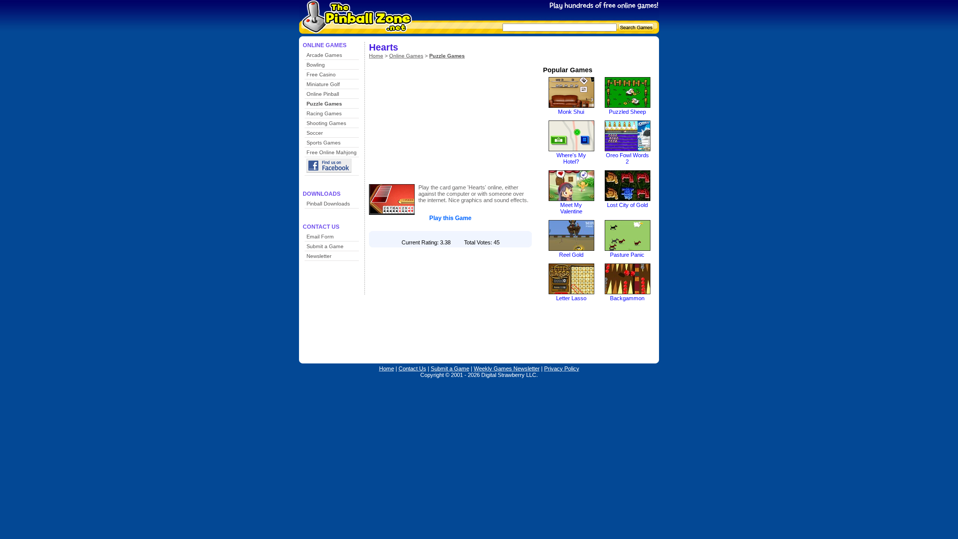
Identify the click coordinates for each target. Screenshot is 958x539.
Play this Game (450, 218)
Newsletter (319, 256)
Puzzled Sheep (627, 112)
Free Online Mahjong (331, 152)
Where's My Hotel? (571, 158)
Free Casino (321, 74)
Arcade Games (324, 55)
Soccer (314, 133)
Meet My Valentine (571, 208)
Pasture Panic (627, 255)
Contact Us (412, 368)
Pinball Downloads (328, 204)
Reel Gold (571, 255)
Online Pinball (322, 94)
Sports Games (323, 143)
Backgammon (627, 298)
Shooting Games (326, 123)
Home (376, 56)
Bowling (315, 65)
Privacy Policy (561, 368)
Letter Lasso (571, 298)
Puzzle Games (324, 104)
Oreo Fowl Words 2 (627, 158)
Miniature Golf (323, 84)
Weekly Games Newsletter (507, 368)
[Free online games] (354, 28)
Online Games (406, 56)
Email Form (320, 237)
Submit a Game (325, 246)
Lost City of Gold (627, 205)
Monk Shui (571, 112)
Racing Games (324, 113)
